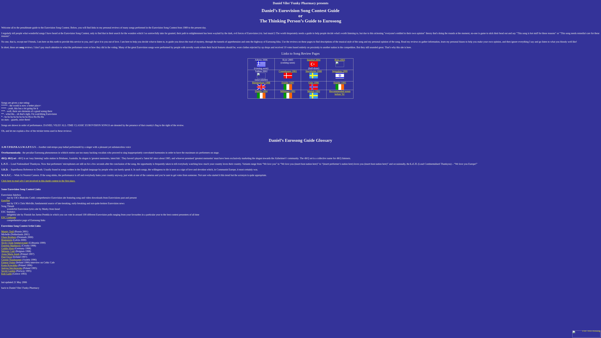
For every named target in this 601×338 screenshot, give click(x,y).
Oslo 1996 (313, 82)
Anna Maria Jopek (10, 254)
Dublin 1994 (261, 91)
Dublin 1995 (340, 82)
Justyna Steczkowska (11, 268)
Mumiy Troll (7, 231)
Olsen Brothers (8, 237)
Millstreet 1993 (287, 91)
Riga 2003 (340, 60)
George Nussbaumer (11, 259)
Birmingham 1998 (261, 82)
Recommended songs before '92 (339, 92)
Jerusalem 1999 (339, 71)
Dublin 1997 (288, 82)
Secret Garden (8, 271)
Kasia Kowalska (9, 265)
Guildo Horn (7, 248)
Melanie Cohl (8, 251)
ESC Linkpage (8, 217)
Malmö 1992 (313, 91)
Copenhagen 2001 (288, 71)
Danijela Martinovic (11, 245)
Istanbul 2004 (313, 60)
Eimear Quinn (8, 262)
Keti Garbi (6, 273)
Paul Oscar (6, 257)
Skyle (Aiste (14, 242)
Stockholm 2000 (314, 71)
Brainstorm (6, 240)
